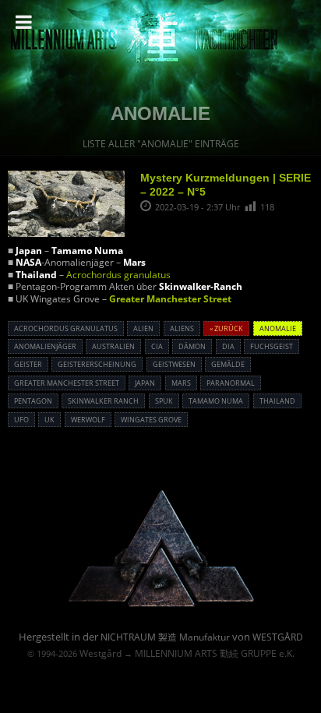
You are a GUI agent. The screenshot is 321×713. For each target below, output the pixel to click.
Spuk (164, 401)
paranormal (230, 383)
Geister (28, 364)
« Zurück (226, 328)
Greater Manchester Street (170, 298)
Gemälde (228, 364)
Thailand (277, 401)
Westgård (100, 653)
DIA (228, 346)
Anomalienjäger (45, 346)
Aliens (182, 328)
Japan (145, 383)
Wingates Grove (151, 420)
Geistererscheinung (97, 364)
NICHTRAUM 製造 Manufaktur (165, 637)
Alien (143, 328)
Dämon (192, 346)
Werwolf (88, 420)
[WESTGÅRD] (161, 604)
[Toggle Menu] (24, 22)
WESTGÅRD (277, 637)
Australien (113, 346)
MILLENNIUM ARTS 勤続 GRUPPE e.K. (215, 653)
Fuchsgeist (271, 346)
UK (49, 420)
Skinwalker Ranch (103, 401)
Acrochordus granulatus (118, 274)
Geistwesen (174, 364)
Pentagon (33, 401)
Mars (181, 383)
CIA (157, 346)
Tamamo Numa (216, 401)
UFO (21, 420)
